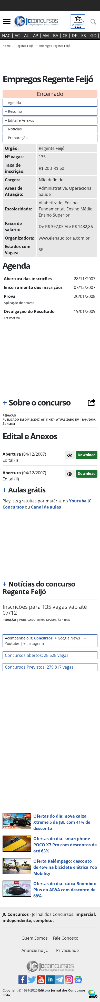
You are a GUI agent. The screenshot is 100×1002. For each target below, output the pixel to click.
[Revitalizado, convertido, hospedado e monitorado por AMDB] (92, 993)
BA (55, 35)
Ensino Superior (54, 215)
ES (83, 35)
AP (35, 35)
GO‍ (93, 35)
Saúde (45, 194)
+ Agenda (13, 102)
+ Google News (67, 638)
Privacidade (67, 950)
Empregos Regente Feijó (55, 46)
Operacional (81, 188)
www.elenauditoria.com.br (64, 238)
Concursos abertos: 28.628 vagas (36, 655)
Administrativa (53, 188)
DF (74, 35)
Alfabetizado (51, 203)
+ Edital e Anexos (19, 120)
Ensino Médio (79, 209)
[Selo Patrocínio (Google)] (78, 21)
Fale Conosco (65, 938)
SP (41, 249)
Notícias (13, 129)
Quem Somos (35, 938)
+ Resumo (13, 111)
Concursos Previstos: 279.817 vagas (39, 667)
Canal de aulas (46, 507)
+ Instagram (33, 643)
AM (46, 35)
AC (17, 35)
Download (87, 454)
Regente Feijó (52, 148)
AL (26, 35)
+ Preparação (16, 137)
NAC (6, 35)
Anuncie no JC (35, 950)
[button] (70, 455)
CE (65, 35)
